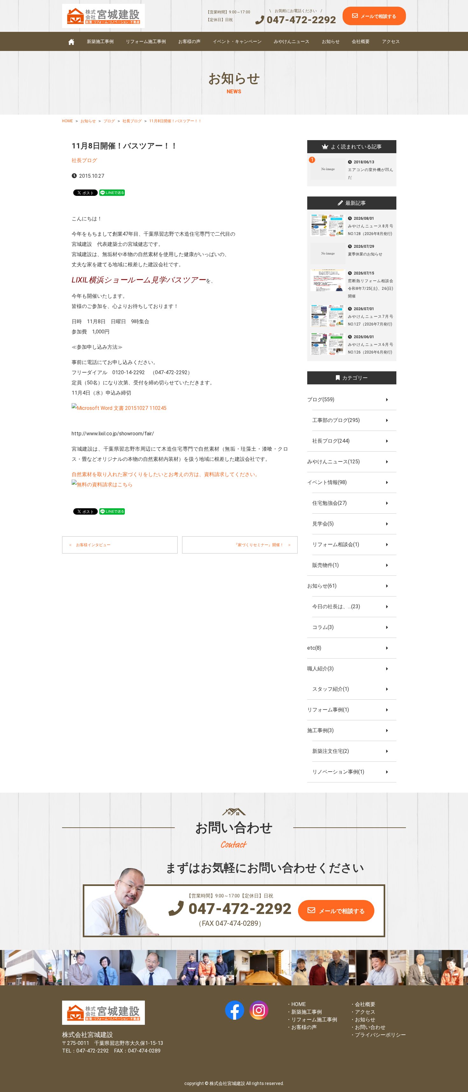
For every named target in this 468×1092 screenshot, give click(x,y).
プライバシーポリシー (380, 1035)
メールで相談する (378, 16)
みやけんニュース (291, 41)
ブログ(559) (323, 399)
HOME (298, 1004)
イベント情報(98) (329, 482)
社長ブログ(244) (333, 441)
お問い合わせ (370, 1027)
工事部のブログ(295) (338, 420)
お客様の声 (189, 41)
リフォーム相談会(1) (338, 544)
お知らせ (331, 41)
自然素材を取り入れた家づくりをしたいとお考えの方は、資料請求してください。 (166, 474)
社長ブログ (84, 160)
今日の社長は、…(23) (338, 606)
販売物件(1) (328, 565)
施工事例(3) (323, 730)
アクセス (391, 41)
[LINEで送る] (112, 192)
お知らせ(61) (324, 586)
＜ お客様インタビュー (89, 545)
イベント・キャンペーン (237, 41)
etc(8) (316, 648)
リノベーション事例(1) (340, 772)
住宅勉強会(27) (332, 503)
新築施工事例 (100, 41)
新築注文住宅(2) (333, 751)
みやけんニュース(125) (336, 462)
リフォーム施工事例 (146, 41)
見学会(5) (325, 524)
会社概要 (361, 41)
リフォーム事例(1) (330, 710)
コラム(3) (325, 627)
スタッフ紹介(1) (333, 689)
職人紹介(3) (323, 669)
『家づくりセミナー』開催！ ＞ (262, 545)
